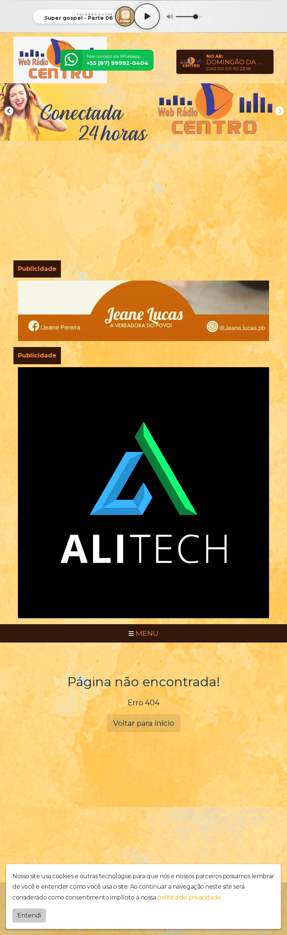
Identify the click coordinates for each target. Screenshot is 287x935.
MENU (146, 633)
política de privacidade (189, 897)
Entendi (29, 915)
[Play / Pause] (147, 16)
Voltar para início (143, 723)
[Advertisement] (143, 202)
